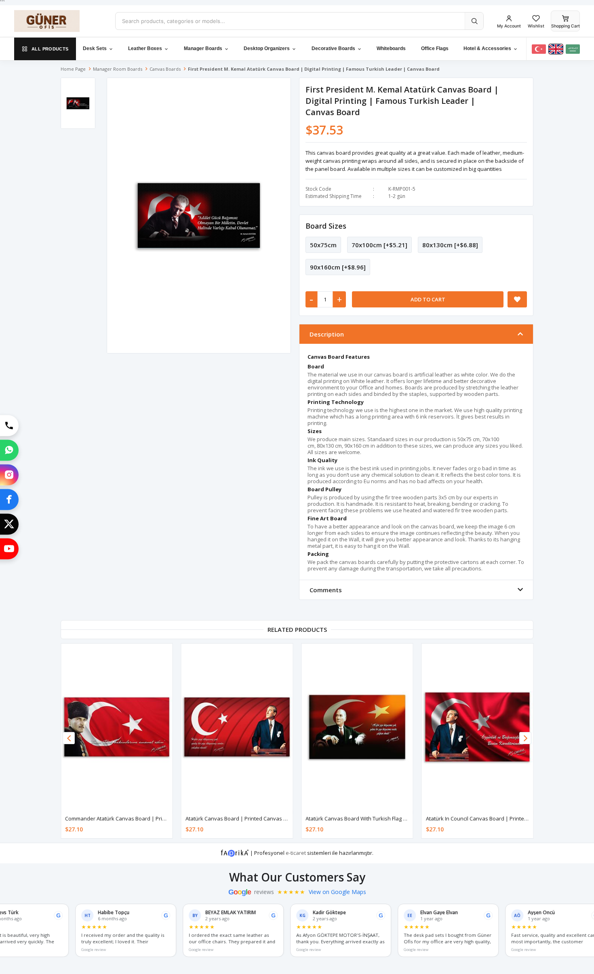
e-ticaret (296, 852)
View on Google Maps (337, 892)
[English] (556, 49)
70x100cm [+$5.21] (379, 245)
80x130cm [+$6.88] (450, 245)
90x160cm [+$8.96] (338, 267)
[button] (525, 738)
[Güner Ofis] (58, 21)
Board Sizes (325, 226)
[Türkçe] (539, 49)
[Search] (474, 21)
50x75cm (323, 245)
